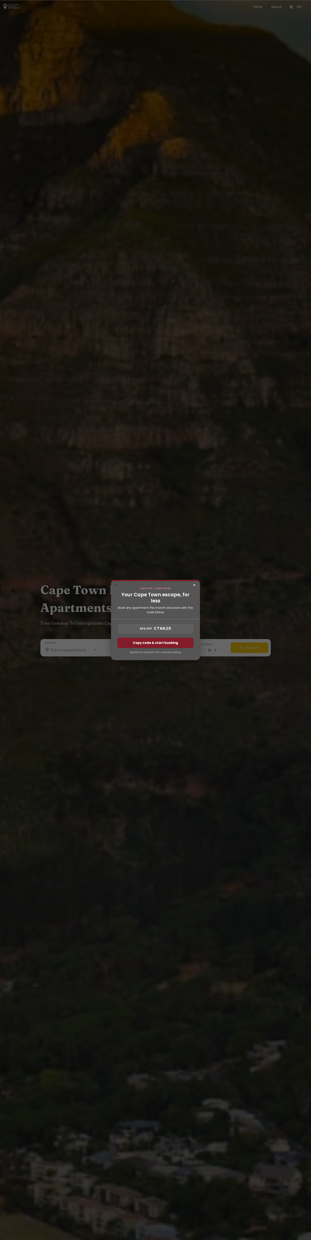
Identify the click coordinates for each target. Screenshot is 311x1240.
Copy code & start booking (155, 643)
